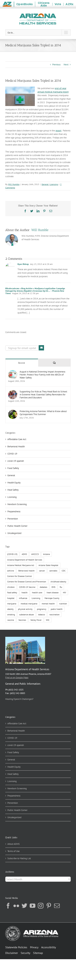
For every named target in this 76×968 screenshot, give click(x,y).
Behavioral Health (16, 446)
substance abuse (26, 614)
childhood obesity (58, 581)
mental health (48, 603)
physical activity (25, 609)
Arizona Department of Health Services (24, 559)
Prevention (12, 518)
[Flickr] (16, 905)
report (58, 130)
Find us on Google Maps (16, 677)
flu (61, 587)
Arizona (46, 554)
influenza (23, 598)
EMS (53, 587)
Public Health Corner (17, 525)
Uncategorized (14, 533)
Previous (56, 64)
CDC (64, 570)
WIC (47, 620)
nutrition (63, 603)
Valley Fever (36, 620)
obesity (10, 609)
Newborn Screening (17, 504)
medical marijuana (29, 603)
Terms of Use (13, 851)
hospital (10, 598)
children (11, 587)
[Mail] (57, 905)
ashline (10, 570)
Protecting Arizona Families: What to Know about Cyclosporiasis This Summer (43, 413)
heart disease (53, 592)
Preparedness (13, 511)
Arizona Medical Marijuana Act (20, 565)
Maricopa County (52, 598)
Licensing (53, 184)
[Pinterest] (49, 905)
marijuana (11, 603)
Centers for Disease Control (19, 576)
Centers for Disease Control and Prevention (26, 581)
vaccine (10, 620)
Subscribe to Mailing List (19, 858)
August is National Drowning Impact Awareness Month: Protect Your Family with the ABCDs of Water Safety (42, 374)
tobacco (41, 614)
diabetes (43, 587)
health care (37, 592)
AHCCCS (35, 554)
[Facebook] (8, 905)
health (25, 592)
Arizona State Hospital (48, 565)
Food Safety (13, 468)
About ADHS (13, 843)
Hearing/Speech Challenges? (19, 699)
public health (57, 609)
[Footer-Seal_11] (31, 927)
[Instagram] (40, 905)
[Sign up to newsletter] (41, 347)
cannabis (53, 570)
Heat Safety (13, 489)
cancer (42, 570)
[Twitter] (24, 905)
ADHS (24, 554)
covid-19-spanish (15, 460)
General (45, 184)
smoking (11, 614)
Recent (21, 363)
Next (66, 64)
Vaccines (22, 620)
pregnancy (41, 609)
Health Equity (14, 482)
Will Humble (13, 184)
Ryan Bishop (23, 264)
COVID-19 (12, 453)
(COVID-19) (12, 554)
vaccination (54, 614)
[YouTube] (32, 905)
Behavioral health (26, 570)
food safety (12, 592)
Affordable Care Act (16, 439)
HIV (64, 592)
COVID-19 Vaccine (27, 587)
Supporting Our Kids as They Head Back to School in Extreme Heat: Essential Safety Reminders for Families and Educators (43, 394)
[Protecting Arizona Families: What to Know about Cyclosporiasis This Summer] (12, 411)
